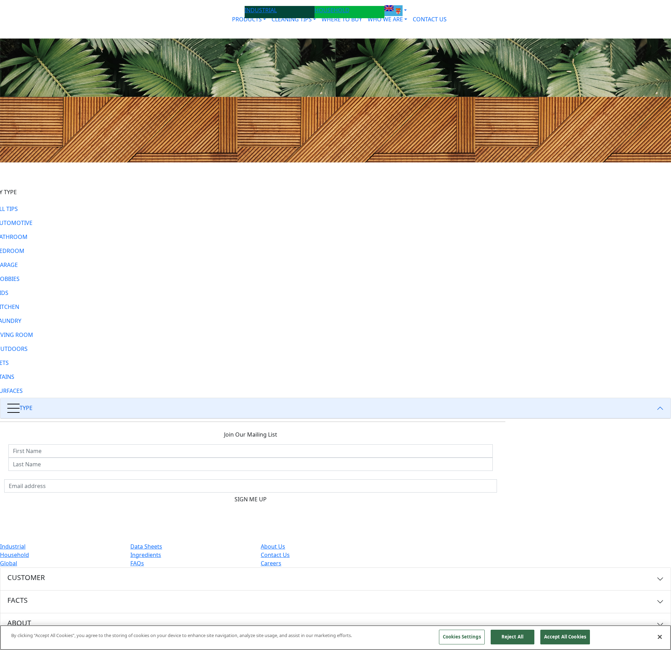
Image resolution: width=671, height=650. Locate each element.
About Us (273, 546)
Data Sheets (146, 546)
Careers (271, 563)
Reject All (513, 637)
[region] (335, 637)
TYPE (26, 408)
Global (8, 563)
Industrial (13, 546)
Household (14, 555)
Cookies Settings (462, 637)
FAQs (137, 563)
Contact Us (275, 555)
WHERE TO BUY (342, 19)
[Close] (660, 636)
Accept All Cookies (565, 637)
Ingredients (145, 555)
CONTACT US (430, 19)
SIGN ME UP (251, 499)
